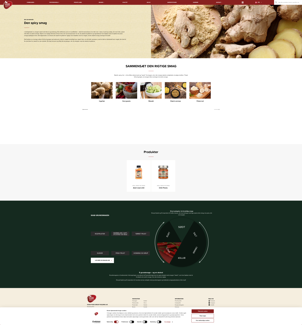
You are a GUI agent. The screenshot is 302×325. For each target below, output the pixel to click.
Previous (85, 109)
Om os (148, 2)
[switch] (132, 322)
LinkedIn (212, 305)
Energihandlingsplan (179, 305)
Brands (101, 2)
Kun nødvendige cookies (203, 320)
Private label (78, 2)
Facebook (213, 301)
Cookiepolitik (178, 303)
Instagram (213, 303)
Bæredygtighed (172, 2)
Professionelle (54, 2)
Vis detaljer (167, 322)
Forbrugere (30, 2)
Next (216, 109)
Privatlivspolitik (178, 301)
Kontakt (218, 2)
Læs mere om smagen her (102, 260)
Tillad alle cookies (203, 311)
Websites (243, 2)
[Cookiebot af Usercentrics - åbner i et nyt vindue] (96, 322)
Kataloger (177, 307)
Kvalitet (125, 2)
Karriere (195, 2)
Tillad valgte (202, 315)
